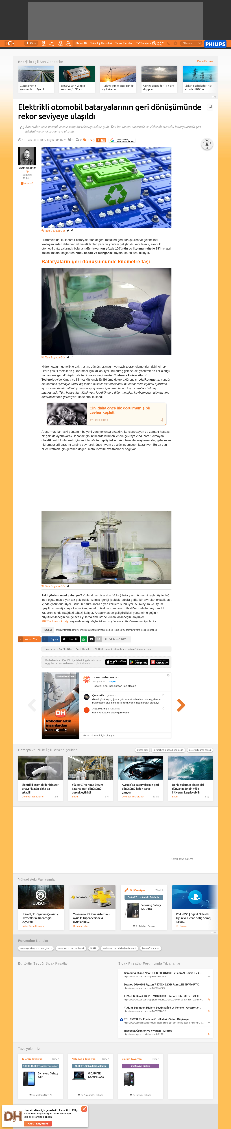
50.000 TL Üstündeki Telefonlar (144, 897)
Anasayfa (50, 649)
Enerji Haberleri (83, 649)
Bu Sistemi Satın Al (141, 1095)
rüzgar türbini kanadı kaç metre (168, 750)
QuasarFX (98, 695)
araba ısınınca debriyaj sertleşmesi (119, 948)
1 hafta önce (114, 708)
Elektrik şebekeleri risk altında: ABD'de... (198, 87)
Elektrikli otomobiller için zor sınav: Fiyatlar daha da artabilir (40, 788)
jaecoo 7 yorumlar (150, 948)
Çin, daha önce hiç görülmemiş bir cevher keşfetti (120, 410)
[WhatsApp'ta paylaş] (84, 639)
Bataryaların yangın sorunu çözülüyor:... (73, 87)
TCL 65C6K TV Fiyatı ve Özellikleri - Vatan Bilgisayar (157, 1019)
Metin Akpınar (27, 167)
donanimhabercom (106, 677)
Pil (38, 750)
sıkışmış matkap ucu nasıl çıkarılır (36, 948)
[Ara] (199, 43)
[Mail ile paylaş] (91, 639)
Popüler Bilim (65, 649)
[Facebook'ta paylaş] (72, 230)
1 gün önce (110, 695)
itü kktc (93, 948)
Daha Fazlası (205, 61)
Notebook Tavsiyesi (84, 1058)
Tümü (158, 890)
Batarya (24, 750)
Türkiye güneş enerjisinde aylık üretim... (118, 87)
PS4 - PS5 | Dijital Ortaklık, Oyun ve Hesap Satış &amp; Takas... (193, 917)
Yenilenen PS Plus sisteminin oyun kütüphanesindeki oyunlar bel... (91, 917)
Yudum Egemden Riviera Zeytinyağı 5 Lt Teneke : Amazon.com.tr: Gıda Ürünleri (163, 1007)
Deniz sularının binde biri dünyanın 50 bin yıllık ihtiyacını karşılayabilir (188, 788)
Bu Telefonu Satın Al (145, 926)
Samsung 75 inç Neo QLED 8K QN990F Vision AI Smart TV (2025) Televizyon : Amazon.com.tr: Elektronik (163, 973)
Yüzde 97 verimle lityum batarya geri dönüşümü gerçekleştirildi (87, 788)
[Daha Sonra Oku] (210, 107)
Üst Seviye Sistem (140, 1066)
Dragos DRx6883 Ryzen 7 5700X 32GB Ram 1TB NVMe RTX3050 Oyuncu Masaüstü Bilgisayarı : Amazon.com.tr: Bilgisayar (163, 984)
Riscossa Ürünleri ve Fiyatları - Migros (148, 1030)
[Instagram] (86, 679)
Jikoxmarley (99, 708)
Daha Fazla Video (66, 676)
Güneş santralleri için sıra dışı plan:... (158, 87)
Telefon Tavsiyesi (32, 1058)
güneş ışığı (142, 750)
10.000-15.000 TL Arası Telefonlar (40, 1066)
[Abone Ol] (27, 183)
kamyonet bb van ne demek (71, 948)
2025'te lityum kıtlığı (55, 621)
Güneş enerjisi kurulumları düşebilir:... (34, 87)
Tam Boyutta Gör (55, 230)
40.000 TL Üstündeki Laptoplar (90, 1066)
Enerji (23, 62)
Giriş (33, 43)
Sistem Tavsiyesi (132, 1058)
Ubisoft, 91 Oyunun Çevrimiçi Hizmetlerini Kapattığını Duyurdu (40, 917)
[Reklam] (215, 43)
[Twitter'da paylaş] (68, 230)
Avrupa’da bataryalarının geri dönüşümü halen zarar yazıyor (140, 788)
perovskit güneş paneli (200, 750)
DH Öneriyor (137, 890)
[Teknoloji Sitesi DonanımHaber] (10, 42)
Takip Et (112, 681)
